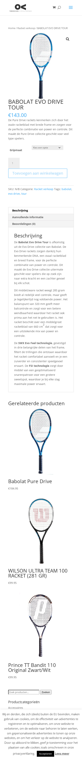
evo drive (14, 193)
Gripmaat (16, 150)
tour (24, 193)
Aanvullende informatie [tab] (27, 217)
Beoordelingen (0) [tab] (23, 224)
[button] (67, 39)
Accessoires (15, 708)
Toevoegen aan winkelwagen (37, 173)
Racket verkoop (26, 28)
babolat (66, 189)
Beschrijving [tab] (20, 210)
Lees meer (62, 753)
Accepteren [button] (45, 753)
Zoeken (46, 692)
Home (11, 28)
